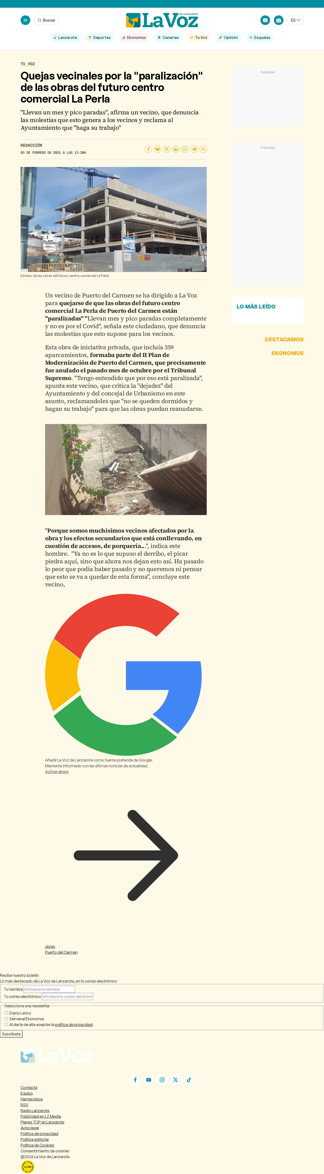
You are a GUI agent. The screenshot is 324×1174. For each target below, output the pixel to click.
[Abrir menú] (25, 20)
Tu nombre (13, 989)
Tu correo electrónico (22, 996)
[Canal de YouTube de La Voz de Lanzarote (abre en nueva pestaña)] (265, 20)
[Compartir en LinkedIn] (175, 149)
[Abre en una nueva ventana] (162, 1167)
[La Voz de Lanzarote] (162, 20)
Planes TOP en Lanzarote (42, 1122)
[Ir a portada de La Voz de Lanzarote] (57, 1072)
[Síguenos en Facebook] (135, 1080)
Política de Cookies (37, 1145)
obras (50, 946)
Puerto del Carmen (61, 952)
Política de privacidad (39, 1133)
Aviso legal (30, 1127)
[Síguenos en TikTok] (189, 1080)
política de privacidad (74, 1024)
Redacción (31, 145)
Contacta (29, 1087)
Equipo (27, 1093)
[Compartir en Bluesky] (157, 149)
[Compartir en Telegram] (194, 149)
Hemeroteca (32, 1099)
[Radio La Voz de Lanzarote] (278, 20)
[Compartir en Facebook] (148, 149)
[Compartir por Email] (203, 149)
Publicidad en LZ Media (41, 1116)
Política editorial (35, 1139)
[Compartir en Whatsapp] (185, 149)
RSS (24, 1104)
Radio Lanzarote (35, 1110)
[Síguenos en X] (175, 1080)
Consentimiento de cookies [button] (45, 1151)
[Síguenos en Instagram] (162, 1080)
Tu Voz (28, 63)
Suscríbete (11, 1034)
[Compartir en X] (166, 149)
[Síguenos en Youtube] (148, 1080)
